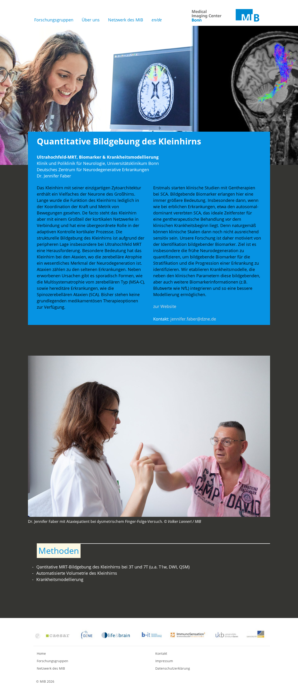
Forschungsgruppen (53, 20)
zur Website (164, 306)
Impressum (164, 661)
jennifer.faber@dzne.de (193, 319)
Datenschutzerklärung (172, 668)
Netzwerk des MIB (125, 20)
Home (41, 653)
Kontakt (161, 653)
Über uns (91, 20)
